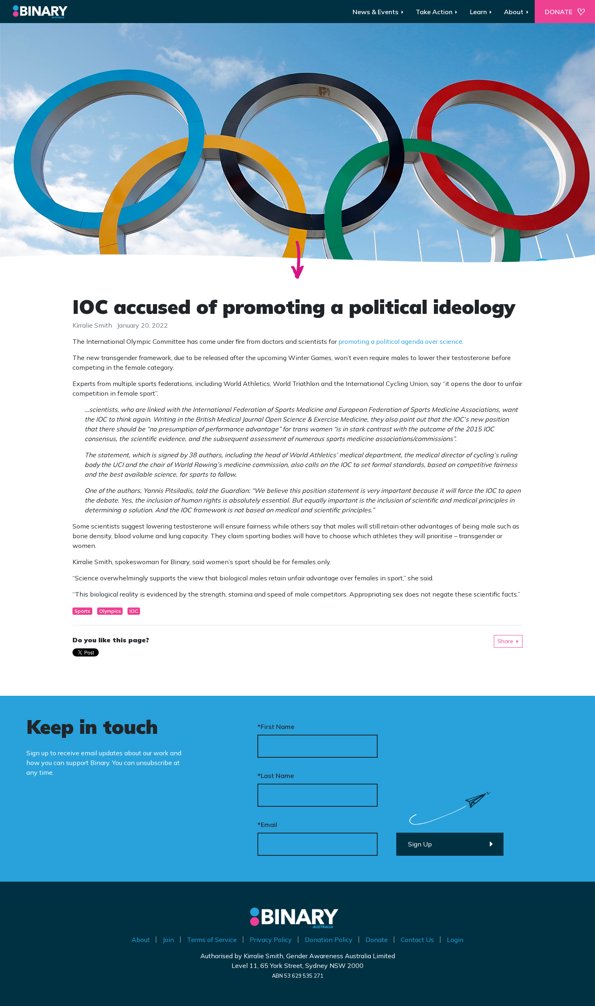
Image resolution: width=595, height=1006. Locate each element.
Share (505, 641)
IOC (134, 611)
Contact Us (417, 940)
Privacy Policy (271, 940)
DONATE (558, 12)
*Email (267, 825)
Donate (377, 940)
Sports (82, 611)
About (141, 940)
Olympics (110, 611)
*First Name (275, 727)
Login (455, 940)
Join (168, 940)
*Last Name (275, 776)
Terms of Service (212, 940)
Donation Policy (329, 940)
